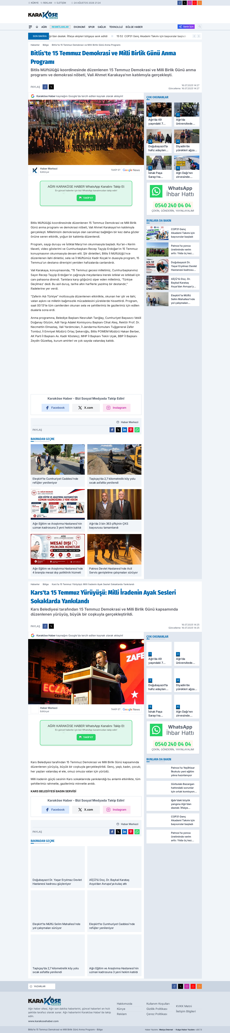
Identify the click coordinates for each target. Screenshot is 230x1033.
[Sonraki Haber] (199, 36)
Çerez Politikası (156, 1014)
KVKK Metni (184, 1006)
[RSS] (199, 3)
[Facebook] (179, 3)
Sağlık (102, 26)
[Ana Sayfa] (37, 27)
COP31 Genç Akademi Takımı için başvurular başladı (86, 36)
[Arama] (200, 27)
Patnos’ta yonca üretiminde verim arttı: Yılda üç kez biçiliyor (169, 36)
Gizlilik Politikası (156, 1008)
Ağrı (44, 26)
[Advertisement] (13, 77)
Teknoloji (116, 26)
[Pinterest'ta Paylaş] (130, 429)
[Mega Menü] (30, 27)
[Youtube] (194, 3)
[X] (184, 3)
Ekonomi (79, 26)
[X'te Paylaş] (51, 86)
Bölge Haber (134, 26)
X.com (88, 407)
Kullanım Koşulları (158, 1003)
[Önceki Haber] (194, 36)
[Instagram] (189, 3)
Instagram (119, 407)
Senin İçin (188, 26)
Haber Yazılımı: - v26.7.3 (173, 1029)
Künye (34, 2)
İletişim (61, 2)
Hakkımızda (124, 1003)
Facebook (58, 407)
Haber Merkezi (48, 170)
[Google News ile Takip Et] (131, 170)
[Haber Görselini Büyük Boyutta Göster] (86, 132)
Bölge (46, 45)
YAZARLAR (39, 986)
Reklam (47, 2)
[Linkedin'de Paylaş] (124, 429)
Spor (91, 26)
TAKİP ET (88, 198)
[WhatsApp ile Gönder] (137, 429)
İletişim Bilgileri (186, 1011)
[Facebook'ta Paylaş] (45, 86)
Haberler (35, 45)
